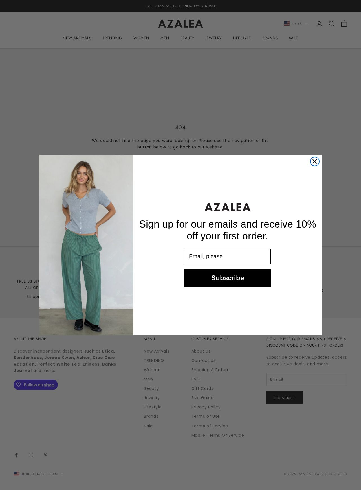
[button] (227, 207)
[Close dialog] (314, 161)
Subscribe (227, 278)
